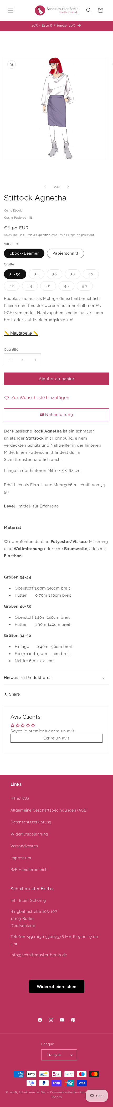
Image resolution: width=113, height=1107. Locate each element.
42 (14, 287)
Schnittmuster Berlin (34, 1092)
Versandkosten (24, 846)
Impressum (21, 858)
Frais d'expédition (38, 235)
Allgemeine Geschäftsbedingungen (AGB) (49, 810)
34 (39, 275)
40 (93, 275)
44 (33, 287)
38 (75, 275)
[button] (10, 10)
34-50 (15, 274)
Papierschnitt (66, 253)
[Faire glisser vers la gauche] (45, 187)
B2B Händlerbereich (29, 870)
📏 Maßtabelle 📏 (21, 333)
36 (57, 275)
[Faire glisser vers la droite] (68, 187)
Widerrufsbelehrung (29, 834)
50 (87, 287)
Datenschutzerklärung (31, 822)
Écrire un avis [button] (56, 738)
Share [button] (14, 694)
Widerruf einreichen (56, 986)
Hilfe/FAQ (20, 798)
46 (51, 287)
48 (69, 287)
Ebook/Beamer (24, 253)
